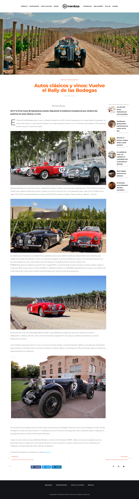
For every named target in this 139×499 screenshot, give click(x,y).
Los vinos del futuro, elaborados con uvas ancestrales (122, 110)
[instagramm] (118, 466)
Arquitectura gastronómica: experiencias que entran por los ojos (122, 126)
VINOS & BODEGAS (72, 79)
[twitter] (123, 466)
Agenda (48, 452)
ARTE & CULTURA (46, 6)
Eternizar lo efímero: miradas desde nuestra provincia (122, 141)
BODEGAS (24, 6)
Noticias (63, 79)
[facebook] (113, 466)
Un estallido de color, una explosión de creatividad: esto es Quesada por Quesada (122, 158)
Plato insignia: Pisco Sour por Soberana (121, 173)
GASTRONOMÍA (34, 6)
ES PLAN (108, 6)
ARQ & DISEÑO (98, 6)
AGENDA (115, 6)
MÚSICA (56, 6)
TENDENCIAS (87, 6)
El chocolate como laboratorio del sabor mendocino (122, 186)
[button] (36, 467)
